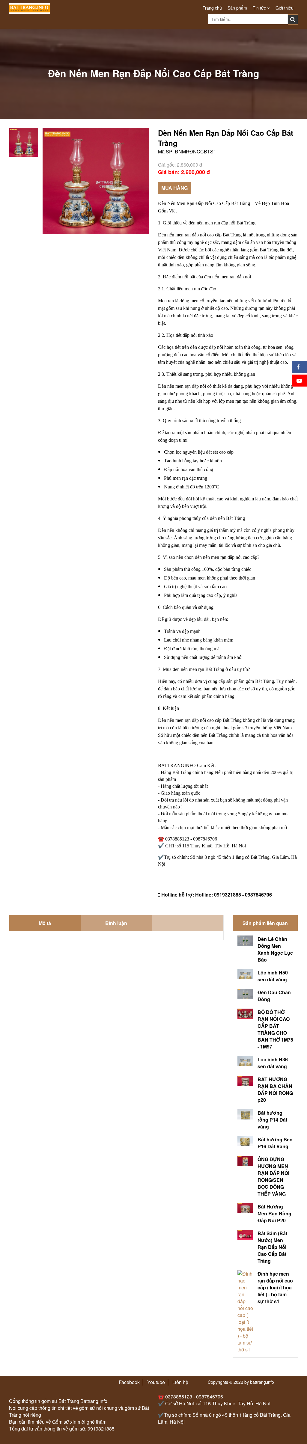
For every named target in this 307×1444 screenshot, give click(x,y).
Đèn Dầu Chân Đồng (274, 996)
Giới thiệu (285, 8)
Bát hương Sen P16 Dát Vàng (275, 1143)
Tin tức (260, 8)
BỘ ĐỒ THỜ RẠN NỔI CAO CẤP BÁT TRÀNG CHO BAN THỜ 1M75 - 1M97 (275, 1029)
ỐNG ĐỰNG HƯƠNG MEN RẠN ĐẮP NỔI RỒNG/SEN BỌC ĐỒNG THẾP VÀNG (273, 1176)
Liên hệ (180, 1382)
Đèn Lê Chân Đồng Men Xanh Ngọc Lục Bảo (275, 949)
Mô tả (45, 923)
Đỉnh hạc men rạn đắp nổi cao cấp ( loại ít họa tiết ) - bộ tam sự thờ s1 (275, 1287)
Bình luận (116, 923)
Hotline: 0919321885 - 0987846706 (233, 894)
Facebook (129, 1382)
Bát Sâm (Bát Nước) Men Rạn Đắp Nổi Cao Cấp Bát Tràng (272, 1247)
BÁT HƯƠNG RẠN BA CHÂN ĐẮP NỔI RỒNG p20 (275, 1089)
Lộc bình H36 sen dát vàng (273, 1063)
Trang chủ (212, 8)
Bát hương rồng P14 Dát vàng (272, 1119)
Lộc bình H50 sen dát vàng (273, 976)
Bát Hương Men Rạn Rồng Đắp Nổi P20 (274, 1213)
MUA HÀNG (174, 187)
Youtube (156, 1382)
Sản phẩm (237, 8)
